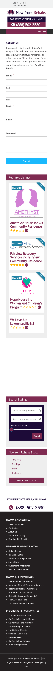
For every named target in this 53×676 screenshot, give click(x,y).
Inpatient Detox (15, 554)
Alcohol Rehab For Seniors (20, 581)
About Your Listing (16, 535)
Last (8, 100)
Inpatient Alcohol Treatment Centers (25, 585)
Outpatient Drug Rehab (19, 565)
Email (10, 105)
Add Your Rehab (20, 5)
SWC (26, 666)
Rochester (17, 473)
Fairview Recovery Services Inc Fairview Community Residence (26, 257)
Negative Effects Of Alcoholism (22, 588)
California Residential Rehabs (22, 619)
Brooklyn (16, 464)
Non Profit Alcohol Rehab (20, 592)
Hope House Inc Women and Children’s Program (26, 303)
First (8, 88)
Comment (11, 133)
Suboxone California (17, 633)
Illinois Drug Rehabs (17, 644)
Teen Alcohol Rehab (17, 599)
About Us (12, 531)
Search (37, 436)
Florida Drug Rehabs (17, 630)
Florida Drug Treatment (19, 626)
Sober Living (14, 562)
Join (22, 2)
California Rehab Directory (20, 622)
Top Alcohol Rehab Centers (21, 603)
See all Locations (26, 480)
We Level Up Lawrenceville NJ (22, 322)
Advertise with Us (16, 524)
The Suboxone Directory (19, 615)
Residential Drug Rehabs (19, 558)
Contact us (13, 528)
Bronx (14, 468)
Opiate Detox (14, 551)
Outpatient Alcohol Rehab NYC (22, 596)
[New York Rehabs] (26, 13)
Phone (10, 119)
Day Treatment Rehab (18, 569)
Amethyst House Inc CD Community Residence (26, 225)
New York (16, 459)
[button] (40, 31)
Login (15, 2)
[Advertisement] (26, 367)
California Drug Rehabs (19, 641)
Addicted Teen (14, 637)
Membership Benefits (18, 539)
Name (10, 75)
